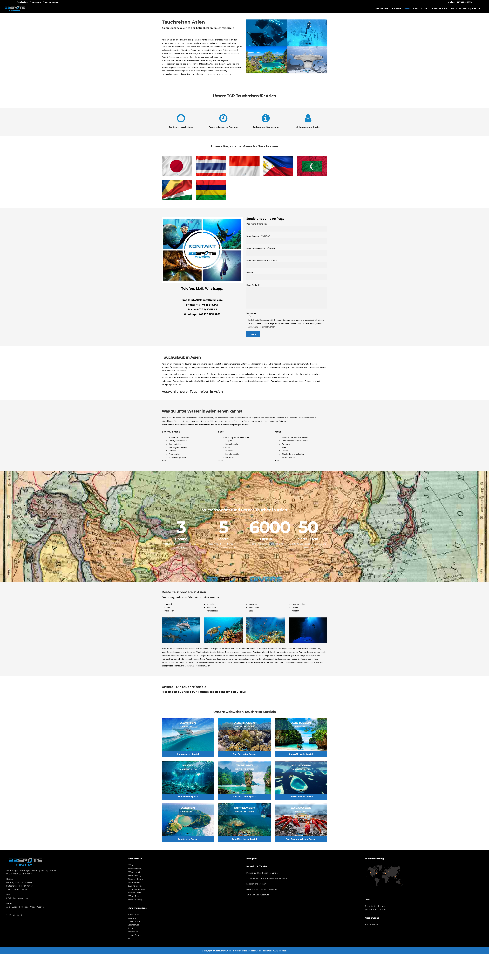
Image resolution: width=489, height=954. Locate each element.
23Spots (131, 865)
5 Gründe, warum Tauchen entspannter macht (266, 878)
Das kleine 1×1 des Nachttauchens (261, 889)
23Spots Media (280, 950)
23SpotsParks (134, 882)
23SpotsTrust (134, 896)
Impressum (133, 931)
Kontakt (131, 928)
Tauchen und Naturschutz (257, 894)
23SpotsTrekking (135, 899)
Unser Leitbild (134, 921)
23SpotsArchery (135, 868)
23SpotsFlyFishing (135, 879)
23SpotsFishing (134, 875)
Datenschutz (133, 924)
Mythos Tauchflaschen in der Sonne (262, 873)
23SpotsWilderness (136, 889)
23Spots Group (254, 950)
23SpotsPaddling (135, 886)
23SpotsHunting (135, 872)
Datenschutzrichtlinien (269, 320)
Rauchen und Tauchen (256, 883)
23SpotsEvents (134, 892)
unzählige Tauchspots (306, 655)
